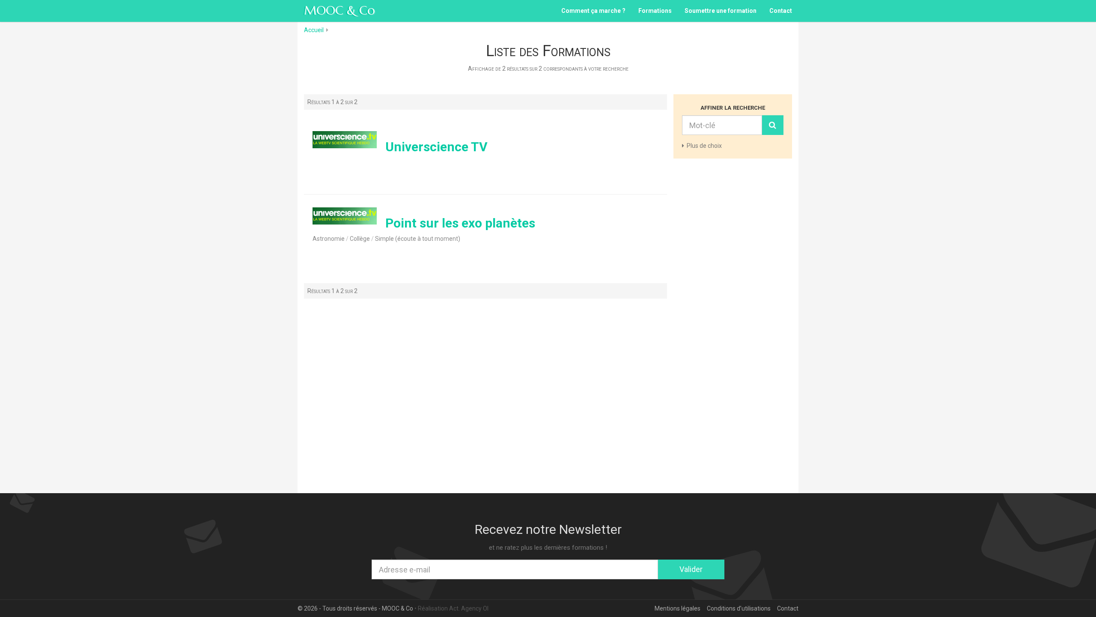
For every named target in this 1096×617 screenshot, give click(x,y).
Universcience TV (436, 146)
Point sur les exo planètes (460, 223)
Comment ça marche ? (593, 10)
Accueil (314, 30)
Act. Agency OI (468, 608)
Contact (780, 10)
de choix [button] (704, 145)
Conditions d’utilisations (739, 608)
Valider (691, 569)
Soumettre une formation (720, 10)
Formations (655, 10)
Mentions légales (677, 608)
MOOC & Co (339, 10)
